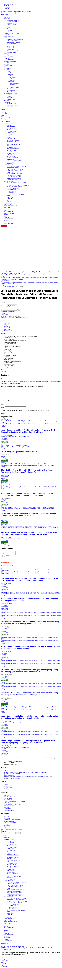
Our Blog (6, 789)
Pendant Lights (8, 68)
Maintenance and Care (15, 173)
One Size (3, 456)
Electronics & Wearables (13, 42)
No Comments (16, 773)
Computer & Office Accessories (12, 33)
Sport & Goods (8, 70)
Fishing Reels (7, 53)
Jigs (11, 78)
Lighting (10, 172)
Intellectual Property (9, 805)
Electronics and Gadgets (16, 166)
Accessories (7, 17)
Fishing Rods (10, 81)
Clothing (6, 26)
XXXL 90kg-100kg (22, 539)
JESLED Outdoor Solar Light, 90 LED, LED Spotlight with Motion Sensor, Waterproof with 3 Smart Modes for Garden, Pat (27, 471)
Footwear (6, 58)
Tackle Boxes (10, 92)
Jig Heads (9, 97)
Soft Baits (12, 80)
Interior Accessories (12, 21)
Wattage (3, 478)
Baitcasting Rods (14, 83)
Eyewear (9, 29)
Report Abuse (4, 320)
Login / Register (8, 940)
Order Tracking (8, 787)
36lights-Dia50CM (5, 436)
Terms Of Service (8, 800)
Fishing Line (10, 59)
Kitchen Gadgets (11, 48)
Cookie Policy (7, 808)
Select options (8, 957)
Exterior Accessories (15, 169)
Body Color (4, 306)
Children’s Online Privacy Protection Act (14, 801)
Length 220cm (19, 722)
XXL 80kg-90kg (12, 539)
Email (3, 407)
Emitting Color (4, 439)
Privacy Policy (7, 795)
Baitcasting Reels (11, 55)
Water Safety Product (12, 105)
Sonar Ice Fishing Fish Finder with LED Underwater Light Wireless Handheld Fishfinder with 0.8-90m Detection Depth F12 (29, 514)
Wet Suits (9, 106)
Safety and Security (14, 176)
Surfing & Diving (11, 103)
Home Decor (10, 46)
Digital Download (8, 36)
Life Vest (9, 30)
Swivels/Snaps (11, 99)
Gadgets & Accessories (13, 45)
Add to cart (3, 311)
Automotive (7, 18)
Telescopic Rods (14, 87)
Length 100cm (4, 722)
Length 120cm (12, 722)
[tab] (32, 323)
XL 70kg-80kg (4, 539)
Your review (5, 401)
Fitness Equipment (12, 43)
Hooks (8, 96)
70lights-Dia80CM (24, 436)
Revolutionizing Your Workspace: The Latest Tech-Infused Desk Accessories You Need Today (28, 776)
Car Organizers (13, 168)
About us (6, 786)
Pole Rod (12, 84)
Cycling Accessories (9, 34)
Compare (6, 939)
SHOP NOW (4, 226)
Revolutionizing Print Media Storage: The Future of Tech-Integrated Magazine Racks (25, 772)
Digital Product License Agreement (13, 804)
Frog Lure (13, 75)
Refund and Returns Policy (11, 797)
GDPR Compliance (9, 802)
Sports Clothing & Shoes (13, 51)
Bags (8, 71)
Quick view (4, 444)
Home (2, 272)
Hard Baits (13, 77)
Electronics (7, 37)
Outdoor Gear (10, 49)
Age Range (3, 458)
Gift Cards (6, 62)
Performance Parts (11, 23)
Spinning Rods (14, 86)
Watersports (7, 102)
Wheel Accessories (12, 24)
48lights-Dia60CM (15, 436)
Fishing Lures (10, 74)
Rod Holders (10, 89)
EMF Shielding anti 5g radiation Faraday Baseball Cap (21, 452)
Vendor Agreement (8, 810)
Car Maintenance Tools (13, 20)
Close (2, 945)
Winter (8, 32)
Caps (8, 27)
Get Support (11, 311)
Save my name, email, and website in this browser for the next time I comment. (27, 410)
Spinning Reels (11, 90)
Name (3, 404)
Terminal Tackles (8, 94)
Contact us (6, 784)
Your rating (4, 389)
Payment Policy (8, 798)
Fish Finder (10, 73)
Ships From (4, 520)
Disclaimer (6, 807)
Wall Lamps (7, 100)
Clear (8, 306)
